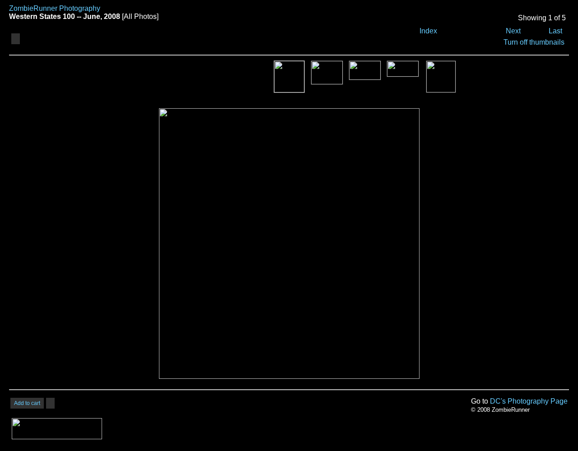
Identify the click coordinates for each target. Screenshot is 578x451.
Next (513, 31)
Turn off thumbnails (533, 42)
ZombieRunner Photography (54, 8)
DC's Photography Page (529, 401)
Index (428, 31)
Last (555, 31)
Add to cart (27, 403)
